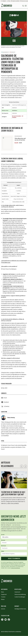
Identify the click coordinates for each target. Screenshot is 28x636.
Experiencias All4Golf (15, 1)
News (2, 592)
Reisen (2, 599)
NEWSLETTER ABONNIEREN (14, 558)
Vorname (3, 540)
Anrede (2, 534)
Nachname (3, 545)
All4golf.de (4, 1)
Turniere (3, 597)
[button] (25, 5)
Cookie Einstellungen (20, 597)
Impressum (17, 592)
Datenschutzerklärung (15, 568)
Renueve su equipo (25, 1)
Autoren (3, 609)
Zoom (15, 86)
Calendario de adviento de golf (8, 327)
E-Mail (2, 551)
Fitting (9, 1)
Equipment (4, 594)
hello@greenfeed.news (20, 609)
